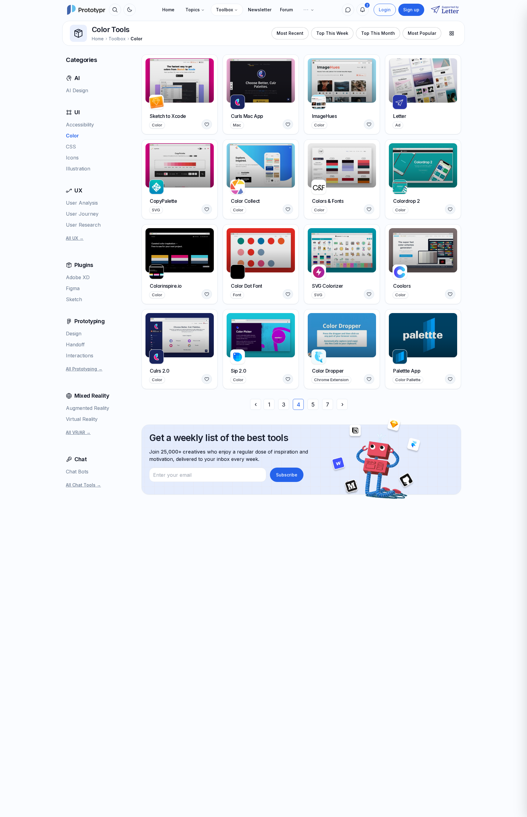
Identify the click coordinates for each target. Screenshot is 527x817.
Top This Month (378, 33)
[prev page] (255, 404)
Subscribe (286, 474)
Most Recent (290, 33)
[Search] (115, 10)
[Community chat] (348, 10)
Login (385, 9)
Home (168, 9)
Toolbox (224, 9)
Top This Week (332, 33)
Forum (286, 9)
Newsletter (259, 9)
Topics (192, 9)
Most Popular (422, 33)
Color (136, 38)
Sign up (411, 9)
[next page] (342, 404)
